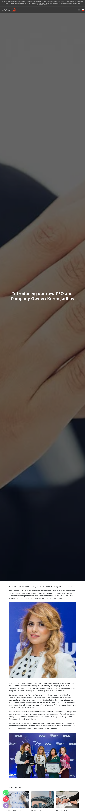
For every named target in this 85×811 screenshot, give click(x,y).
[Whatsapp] (6, 792)
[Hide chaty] (6, 805)
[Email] (6, 799)
